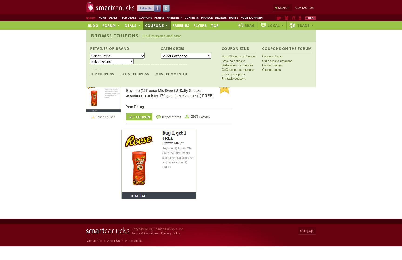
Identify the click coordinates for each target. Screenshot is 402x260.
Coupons (145, 17)
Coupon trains (271, 69)
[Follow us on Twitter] (166, 8)
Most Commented (171, 74)
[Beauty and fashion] (286, 18)
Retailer (99, 48)
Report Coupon (105, 117)
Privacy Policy (171, 233)
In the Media (133, 241)
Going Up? (307, 231)
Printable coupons (234, 78)
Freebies (174, 17)
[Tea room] (279, 18)
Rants (233, 17)
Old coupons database (277, 61)
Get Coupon (139, 117)
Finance (207, 17)
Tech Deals (128, 17)
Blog (93, 25)
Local (276, 25)
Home (102, 17)
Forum (111, 25)
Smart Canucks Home (107, 230)
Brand (122, 48)
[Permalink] (103, 96)
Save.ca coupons (233, 61)
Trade (305, 25)
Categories (172, 48)
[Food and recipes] (293, 18)
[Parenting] (300, 18)
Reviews (221, 17)
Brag (250, 25)
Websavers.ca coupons (237, 65)
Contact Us (304, 8)
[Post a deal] (310, 18)
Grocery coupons (233, 74)
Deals (113, 17)
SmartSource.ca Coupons (239, 56)
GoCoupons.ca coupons (238, 69)
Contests (192, 17)
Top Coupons (102, 71)
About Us (113, 241)
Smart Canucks (115, 8)
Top (215, 25)
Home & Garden (252, 17)
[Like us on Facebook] (149, 8)
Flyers (159, 17)
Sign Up (283, 8)
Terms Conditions (145, 233)
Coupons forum (272, 56)
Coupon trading (272, 65)
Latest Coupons (135, 74)
